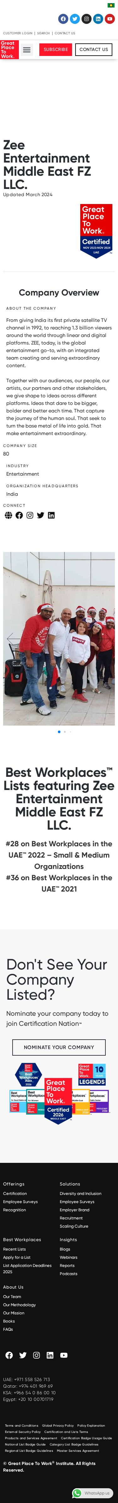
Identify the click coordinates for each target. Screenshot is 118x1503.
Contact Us (65, 33)
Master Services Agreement (78, 1450)
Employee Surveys (20, 1201)
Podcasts (68, 1273)
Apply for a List (17, 1257)
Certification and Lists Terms (66, 1432)
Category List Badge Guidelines (74, 1444)
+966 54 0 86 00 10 (35, 1392)
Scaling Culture (74, 1226)
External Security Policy (23, 1432)
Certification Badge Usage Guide (86, 1438)
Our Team (12, 1296)
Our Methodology (20, 1304)
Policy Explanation (91, 1425)
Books (9, 1321)
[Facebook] (63, 19)
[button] (27, 50)
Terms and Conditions (21, 1425)
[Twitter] (75, 19)
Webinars (68, 1257)
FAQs (8, 1329)
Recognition (14, 1209)
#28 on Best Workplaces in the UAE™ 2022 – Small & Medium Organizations (59, 855)
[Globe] (8, 515)
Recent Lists (14, 1249)
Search (43, 33)
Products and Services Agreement (31, 1438)
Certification (15, 1193)
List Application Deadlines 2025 (27, 1268)
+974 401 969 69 (36, 1386)
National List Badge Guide (25, 1444)
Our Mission (13, 1313)
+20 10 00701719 (35, 1399)
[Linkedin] (98, 19)
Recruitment (71, 1218)
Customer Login (17, 33)
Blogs (65, 1249)
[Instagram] (86, 19)
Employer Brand (74, 1209)
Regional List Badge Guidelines (29, 1450)
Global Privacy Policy (58, 1425)
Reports (67, 1265)
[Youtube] (110, 19)
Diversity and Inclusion (80, 1193)
